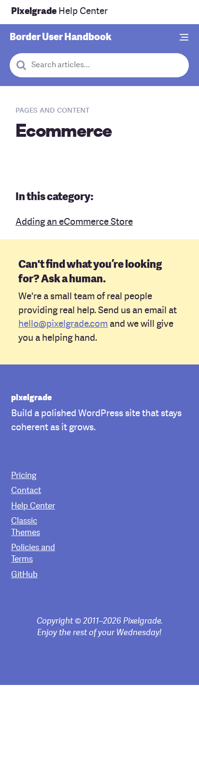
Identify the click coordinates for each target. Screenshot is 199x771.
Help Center (59, 11)
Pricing (23, 476)
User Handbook (61, 38)
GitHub (24, 575)
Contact (26, 491)
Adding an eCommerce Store (74, 222)
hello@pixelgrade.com (63, 324)
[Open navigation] (184, 38)
